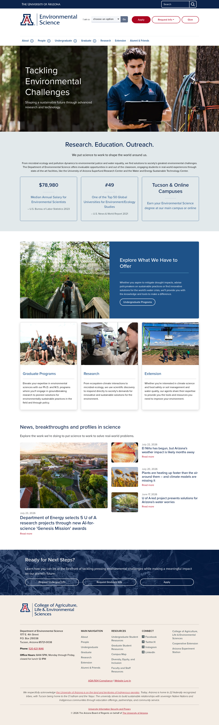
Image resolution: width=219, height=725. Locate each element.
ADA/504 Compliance (100, 680)
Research (106, 41)
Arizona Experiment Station (183, 650)
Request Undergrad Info (51, 582)
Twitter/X (150, 642)
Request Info (165, 19)
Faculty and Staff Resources (121, 669)
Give (190, 19)
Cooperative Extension (185, 643)
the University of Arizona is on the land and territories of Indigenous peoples (97, 692)
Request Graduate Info (109, 582)
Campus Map (118, 654)
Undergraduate (63, 41)
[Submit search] (193, 4)
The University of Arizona (135, 713)
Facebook (151, 637)
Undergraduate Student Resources (124, 638)
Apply (141, 19)
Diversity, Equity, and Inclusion (123, 661)
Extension (120, 41)
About (25, 41)
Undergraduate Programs (137, 302)
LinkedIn (150, 652)
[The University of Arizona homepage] (41, 4)
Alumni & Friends (139, 41)
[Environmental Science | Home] (48, 19)
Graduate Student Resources (121, 647)
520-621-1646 (36, 648)
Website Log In (122, 680)
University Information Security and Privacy (109, 709)
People (42, 41)
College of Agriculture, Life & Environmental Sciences (185, 635)
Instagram (151, 647)
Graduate (86, 41)
